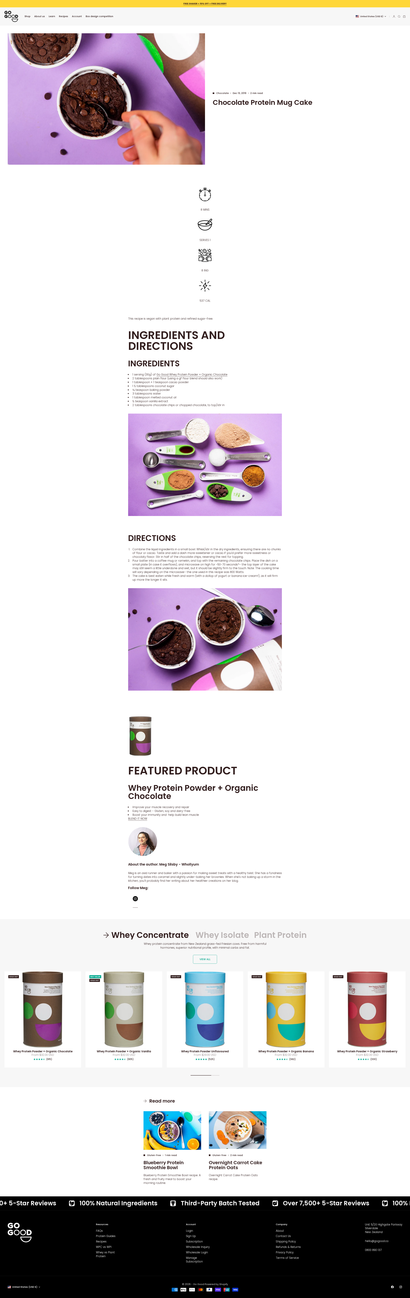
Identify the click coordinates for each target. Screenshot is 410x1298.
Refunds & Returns (288, 1247)
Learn (52, 16)
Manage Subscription (194, 1260)
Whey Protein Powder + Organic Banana (286, 1051)
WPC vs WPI (103, 1247)
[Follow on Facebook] (392, 1287)
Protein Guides (105, 1236)
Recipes (63, 16)
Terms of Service (287, 1258)
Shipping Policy (286, 1241)
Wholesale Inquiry (198, 1247)
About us (39, 16)
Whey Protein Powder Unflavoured (205, 1051)
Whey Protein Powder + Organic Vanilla (124, 1051)
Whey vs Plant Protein (105, 1254)
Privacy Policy (285, 1252)
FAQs (99, 1231)
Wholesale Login (197, 1252)
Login (189, 1231)
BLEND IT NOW (137, 819)
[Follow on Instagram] (400, 1287)
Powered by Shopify (216, 1284)
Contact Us (283, 1236)
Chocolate (222, 93)
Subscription (194, 1241)
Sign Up (191, 1236)
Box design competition (99, 16)
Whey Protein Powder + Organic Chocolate (43, 1051)
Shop (27, 16)
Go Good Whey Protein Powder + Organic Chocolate (191, 374)
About (280, 1231)
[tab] (146, 935)
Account (77, 16)
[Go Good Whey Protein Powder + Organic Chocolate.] (205, 736)
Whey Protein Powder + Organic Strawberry (367, 1051)
